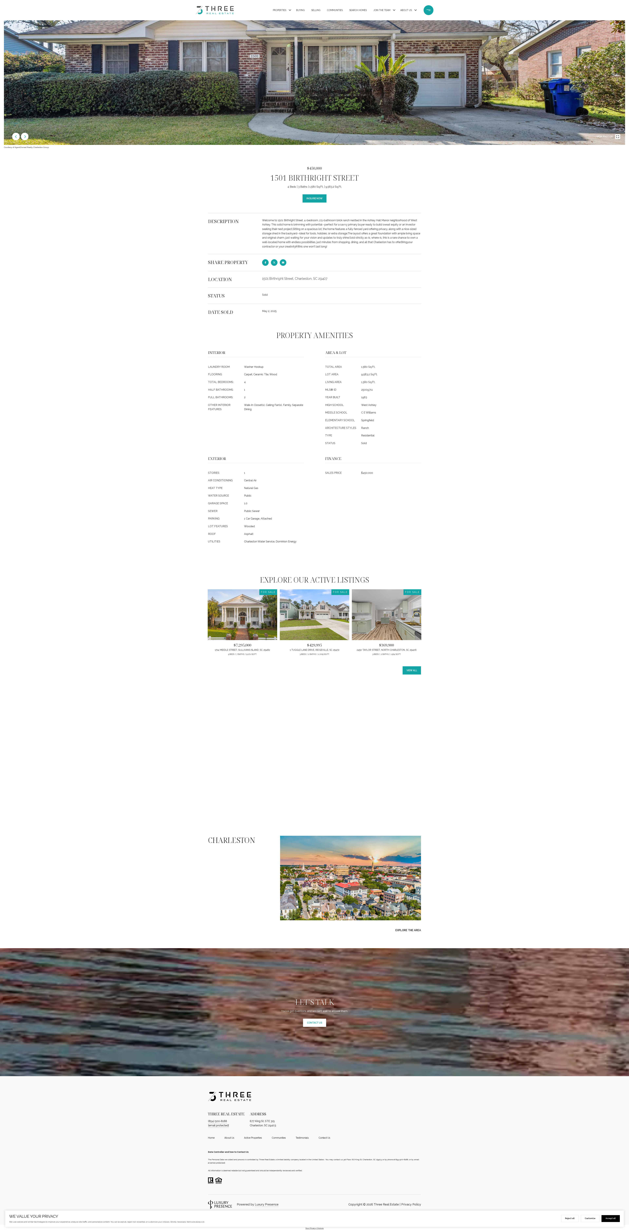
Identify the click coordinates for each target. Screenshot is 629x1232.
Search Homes (358, 10)
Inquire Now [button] (314, 198)
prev (16, 136)
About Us (406, 10)
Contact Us (324, 1137)
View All (412, 670)
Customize (590, 1218)
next (25, 136)
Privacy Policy (411, 1204)
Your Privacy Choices (314, 1228)
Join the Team (381, 10)
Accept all (611, 1218)
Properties (279, 10)
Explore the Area (408, 930)
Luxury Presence (266, 1204)
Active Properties (253, 1137)
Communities (335, 10)
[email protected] (217, 1163)
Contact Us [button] (314, 1022)
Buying (300, 10)
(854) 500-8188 (217, 1121)
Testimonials (302, 1137)
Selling (315, 10)
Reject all (570, 1218)
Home (211, 1137)
